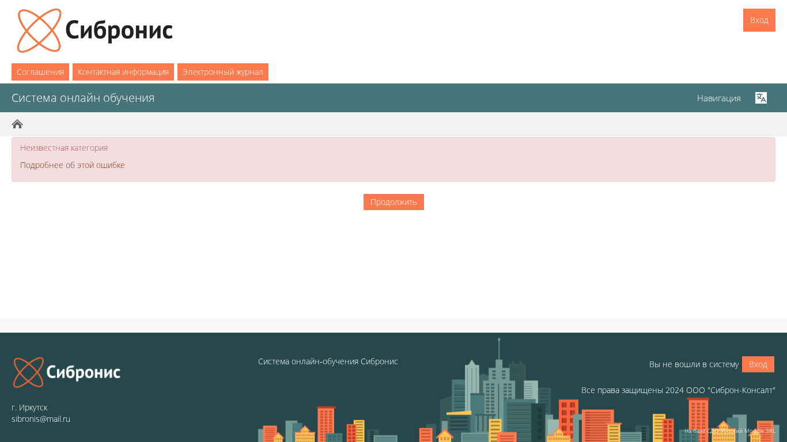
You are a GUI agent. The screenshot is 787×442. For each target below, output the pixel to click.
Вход (759, 19)
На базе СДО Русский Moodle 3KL (729, 430)
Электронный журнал (223, 71)
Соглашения (40, 71)
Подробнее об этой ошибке (72, 164)
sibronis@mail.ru (41, 418)
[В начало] (67, 373)
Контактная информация (123, 71)
